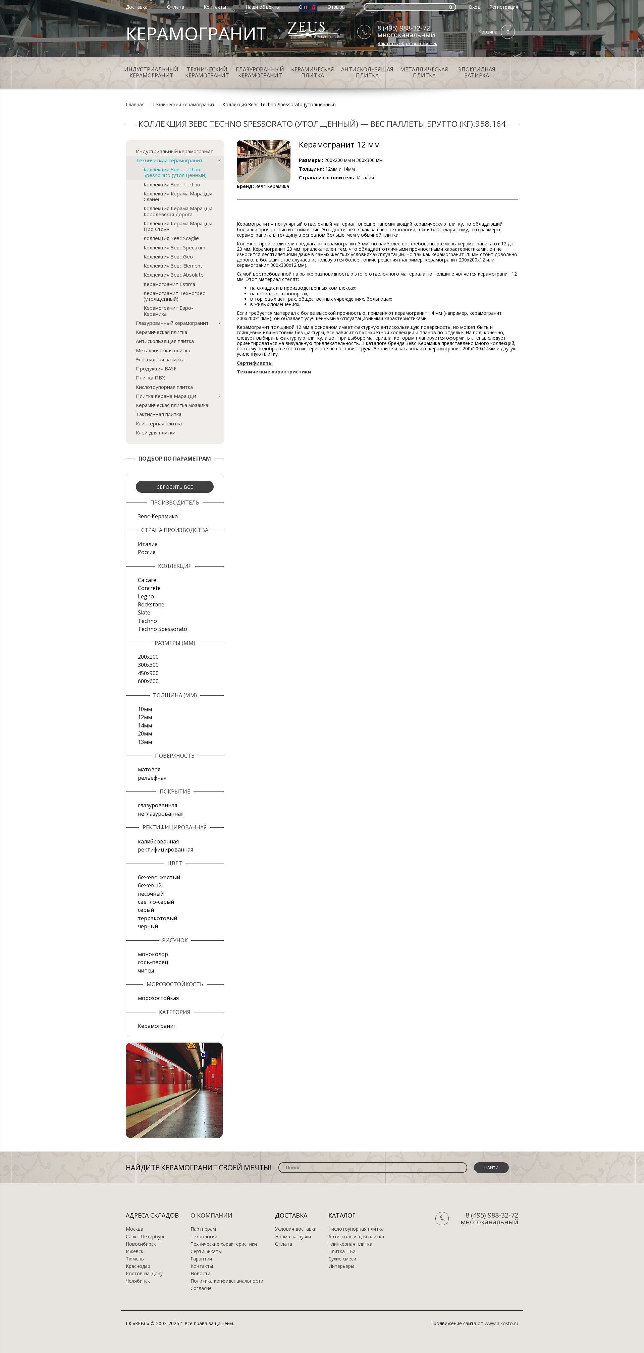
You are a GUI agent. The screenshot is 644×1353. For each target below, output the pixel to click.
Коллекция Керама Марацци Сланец (178, 196)
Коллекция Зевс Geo (168, 256)
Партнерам (203, 1229)
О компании (211, 1215)
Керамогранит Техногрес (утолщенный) (174, 296)
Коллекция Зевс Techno (172, 184)
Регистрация (503, 7)
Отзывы (336, 7)
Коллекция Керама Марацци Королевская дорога (178, 211)
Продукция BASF (156, 368)
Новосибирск (141, 1244)
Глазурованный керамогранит (260, 72)
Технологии (204, 1236)
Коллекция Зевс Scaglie (171, 238)
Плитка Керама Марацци (166, 396)
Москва (134, 1229)
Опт (303, 7)
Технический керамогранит (207, 72)
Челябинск (138, 1281)
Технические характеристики (224, 1244)
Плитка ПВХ (150, 377)
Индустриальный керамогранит (151, 72)
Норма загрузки (293, 1236)
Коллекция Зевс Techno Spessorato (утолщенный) (175, 172)
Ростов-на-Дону (144, 1273)
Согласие (201, 1288)
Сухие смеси (342, 1258)
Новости (200, 1273)
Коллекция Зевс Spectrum (174, 247)
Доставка (137, 7)
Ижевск (134, 1251)
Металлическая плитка (424, 72)
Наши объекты (263, 7)
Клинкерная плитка (159, 423)
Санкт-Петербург (145, 1236)
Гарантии (201, 1258)
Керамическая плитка (312, 72)
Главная (135, 104)
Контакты (215, 7)
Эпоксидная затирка (476, 72)
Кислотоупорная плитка (164, 387)
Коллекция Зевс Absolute (174, 274)
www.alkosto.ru (501, 1323)
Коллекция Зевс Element (173, 265)
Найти (491, 1168)
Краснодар (138, 1266)
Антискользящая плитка (367, 72)
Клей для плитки (155, 432)
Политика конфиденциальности (227, 1281)
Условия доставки (296, 1229)
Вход (474, 7)
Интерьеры (341, 1266)
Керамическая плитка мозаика (172, 405)
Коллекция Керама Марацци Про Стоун (178, 226)
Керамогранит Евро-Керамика (168, 310)
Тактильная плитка (158, 414)
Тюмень (135, 1258)
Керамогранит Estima (169, 284)
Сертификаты (206, 1251)
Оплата (175, 7)
